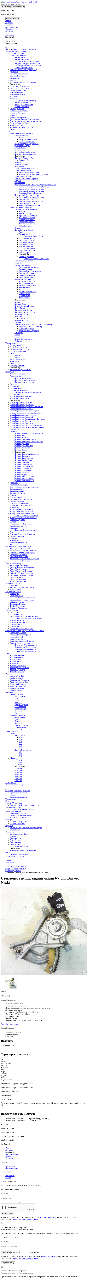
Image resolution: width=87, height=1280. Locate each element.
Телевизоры (19, 337)
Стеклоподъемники (26, 257)
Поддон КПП (15, 364)
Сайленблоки (15, 830)
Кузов (7, 131)
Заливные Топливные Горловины (23, 598)
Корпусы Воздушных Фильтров (26, 61)
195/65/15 (18, 772)
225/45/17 (18, 781)
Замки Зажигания (17, 491)
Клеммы (13, 836)
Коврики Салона (20, 150)
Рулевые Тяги (15, 627)
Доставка (9, 23)
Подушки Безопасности (28, 140)
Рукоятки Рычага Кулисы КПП (26, 168)
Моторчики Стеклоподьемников (36, 259)
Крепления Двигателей (19, 793)
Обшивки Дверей (21, 164)
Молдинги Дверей (26, 242)
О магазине (9, 29)
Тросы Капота (15, 661)
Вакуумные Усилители (19, 565)
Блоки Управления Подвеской (21, 417)
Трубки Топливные (17, 606)
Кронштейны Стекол (27, 240)
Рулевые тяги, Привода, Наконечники (24, 805)
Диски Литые (19, 735)
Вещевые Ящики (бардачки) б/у (26, 144)
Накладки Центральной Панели (31, 191)
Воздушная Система (18, 55)
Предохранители (16, 838)
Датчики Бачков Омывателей (25, 440)
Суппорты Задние (17, 577)
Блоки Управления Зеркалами (21, 409)
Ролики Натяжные (21, 107)
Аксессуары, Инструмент (15, 856)
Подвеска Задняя (16, 694)
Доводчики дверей (17, 489)
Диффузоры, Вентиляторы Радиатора (24, 487)
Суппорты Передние (18, 579)
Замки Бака (18, 263)
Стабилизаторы (20, 709)
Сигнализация (15, 842)
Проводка (14, 528)
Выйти (8, 1178)
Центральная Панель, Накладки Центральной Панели (35, 185)
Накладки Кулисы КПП (28, 199)
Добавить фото (34, 1252)
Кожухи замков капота (27, 292)
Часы (12, 544)
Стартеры (13, 538)
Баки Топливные (16, 596)
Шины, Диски (10, 731)
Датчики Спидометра (22, 468)
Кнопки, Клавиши (17, 501)
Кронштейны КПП (17, 359)
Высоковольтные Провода (20, 834)
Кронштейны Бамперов (28, 216)
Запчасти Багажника (22, 265)
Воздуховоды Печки (18, 633)
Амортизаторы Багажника (29, 267)
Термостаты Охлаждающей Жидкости (24, 559)
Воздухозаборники (21, 59)
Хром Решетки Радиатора (29, 331)
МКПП (17, 357)
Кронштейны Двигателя (19, 88)
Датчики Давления (21, 444)
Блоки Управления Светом (20, 421)
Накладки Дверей (26, 246)
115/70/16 (18, 760)
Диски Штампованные (23, 750)
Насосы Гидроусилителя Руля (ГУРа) (24, 616)
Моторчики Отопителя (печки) (22, 509)
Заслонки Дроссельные (19, 74)
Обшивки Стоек (25, 160)
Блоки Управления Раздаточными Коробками (27, 419)
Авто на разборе (11, 27)
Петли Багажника (26, 277)
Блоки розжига (16, 394)
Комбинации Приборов (19, 503)
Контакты (9, 31)
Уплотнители (19, 183)
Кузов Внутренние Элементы (21, 133)
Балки (16, 698)
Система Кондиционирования (21, 643)
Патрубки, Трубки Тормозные (21, 573)
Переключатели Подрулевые (21, 524)
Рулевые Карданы (17, 620)
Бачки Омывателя (21, 135)
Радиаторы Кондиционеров (25, 649)
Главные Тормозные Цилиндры (22, 567)
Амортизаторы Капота (27, 283)
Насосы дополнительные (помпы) (23, 551)
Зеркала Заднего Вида (22, 279)
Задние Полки (19, 148)
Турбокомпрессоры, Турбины (21, 127)
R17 (20, 744)
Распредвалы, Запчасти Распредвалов (24, 119)
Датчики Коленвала (22, 456)
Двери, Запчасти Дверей (23, 230)
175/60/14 (18, 768)
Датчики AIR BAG (21, 438)
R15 (20, 740)
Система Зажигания (17, 844)
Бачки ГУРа (14, 612)
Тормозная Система (13, 563)
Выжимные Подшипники (20, 349)
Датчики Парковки (21, 462)
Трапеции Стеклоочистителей (26, 516)
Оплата (8, 21)
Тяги (16, 713)
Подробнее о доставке (9, 1024)
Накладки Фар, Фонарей (24, 310)
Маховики (14, 96)
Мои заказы (9, 1176)
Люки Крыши (19, 308)
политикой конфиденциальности (25, 1220)
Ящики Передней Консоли (29, 205)
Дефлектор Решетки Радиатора (31, 327)
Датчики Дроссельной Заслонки (26, 454)
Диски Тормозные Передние (21, 571)
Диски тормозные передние (20, 815)
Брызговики (23, 318)
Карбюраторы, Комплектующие (22, 809)
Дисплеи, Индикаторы (19, 485)
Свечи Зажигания (17, 536)
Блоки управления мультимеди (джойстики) (27, 413)
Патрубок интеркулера (19, 111)
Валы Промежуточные (19, 347)
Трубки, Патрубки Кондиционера (27, 651)
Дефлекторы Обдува (22, 146)
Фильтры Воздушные (18, 822)
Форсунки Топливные (18, 608)
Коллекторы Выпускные (19, 86)
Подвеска (9, 692)
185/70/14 (18, 770)
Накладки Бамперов (27, 220)
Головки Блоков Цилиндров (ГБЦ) (23, 70)
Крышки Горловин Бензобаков (22, 600)
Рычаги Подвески (21, 705)
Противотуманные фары (19, 854)
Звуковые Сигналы (17, 493)
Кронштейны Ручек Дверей (29, 172)
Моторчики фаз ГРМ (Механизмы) (23, 518)
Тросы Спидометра (17, 670)
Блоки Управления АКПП (20, 398)
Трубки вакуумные (17, 125)
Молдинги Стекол (26, 244)
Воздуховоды (19, 57)
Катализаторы (15, 590)
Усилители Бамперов (27, 224)
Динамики (14, 483)
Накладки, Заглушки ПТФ (24, 312)
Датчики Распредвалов (23, 464)
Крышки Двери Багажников (30, 271)
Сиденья (17, 181)
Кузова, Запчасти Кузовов (24, 306)
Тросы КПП (14, 664)
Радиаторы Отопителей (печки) (22, 641)
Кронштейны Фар (17, 676)
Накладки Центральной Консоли (32, 201)
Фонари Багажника (17, 688)
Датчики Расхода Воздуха (24, 466)
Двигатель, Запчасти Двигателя (17, 791)
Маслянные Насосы (17, 94)
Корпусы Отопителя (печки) (21, 635)
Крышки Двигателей (18, 90)
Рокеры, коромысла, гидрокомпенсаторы (26, 121)
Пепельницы (19, 166)
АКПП (17, 355)
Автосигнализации (17, 374)
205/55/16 (18, 775)
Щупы (12, 129)
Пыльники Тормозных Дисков (22, 575)
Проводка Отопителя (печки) (25, 530)
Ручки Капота (24, 296)
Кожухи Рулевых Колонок (24, 152)
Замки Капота (24, 287)
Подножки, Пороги (22, 320)
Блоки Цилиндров (17, 53)
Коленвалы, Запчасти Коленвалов (23, 82)
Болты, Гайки (10, 783)
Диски (12, 733)
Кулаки (17, 701)
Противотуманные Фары (19, 682)
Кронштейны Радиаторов (20, 548)
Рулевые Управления (13, 803)
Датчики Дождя (20, 450)
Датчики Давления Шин (23, 446)
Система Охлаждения (18, 797)
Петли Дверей (24, 253)
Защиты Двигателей (18, 76)
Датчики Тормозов (21, 472)
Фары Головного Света (19, 686)
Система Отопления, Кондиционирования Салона (24, 631)
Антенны (13, 384)
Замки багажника (26, 269)
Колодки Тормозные (18, 817)
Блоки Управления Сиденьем (21, 423)
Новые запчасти (11, 1168)
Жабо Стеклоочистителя (23, 261)
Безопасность (19, 137)
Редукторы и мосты (17, 366)
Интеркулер (14, 78)
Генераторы (14, 429)
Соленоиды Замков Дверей (34, 236)
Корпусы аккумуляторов (23, 378)
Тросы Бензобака (16, 657)
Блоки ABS (14, 386)
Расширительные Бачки (19, 557)
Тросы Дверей (15, 659)
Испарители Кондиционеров (25, 645)
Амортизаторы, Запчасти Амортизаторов (26, 828)
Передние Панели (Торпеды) (30, 193)
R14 (20, 738)
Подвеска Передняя (17, 715)
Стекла (17, 335)
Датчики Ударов (20, 474)
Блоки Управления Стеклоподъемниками (26, 425)
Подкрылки (19, 316)
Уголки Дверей (29, 248)
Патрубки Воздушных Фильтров (27, 64)
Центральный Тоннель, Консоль (26, 195)
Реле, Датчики (15, 840)
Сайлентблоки (20, 707)
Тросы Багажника (17, 655)
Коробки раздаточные (18, 351)
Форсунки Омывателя (18, 542)
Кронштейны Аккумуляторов (25, 380)
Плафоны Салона (16, 678)
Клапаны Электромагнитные (21, 499)
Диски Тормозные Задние (20, 569)
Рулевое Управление (13, 610)
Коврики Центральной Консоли (31, 197)
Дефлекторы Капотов (27, 285)
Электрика (9, 372)
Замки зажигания (21, 846)
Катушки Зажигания (18, 497)
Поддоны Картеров (17, 113)
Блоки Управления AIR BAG (21, 396)
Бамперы (22, 211)
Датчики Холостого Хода (24, 481)
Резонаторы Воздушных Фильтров (27, 66)
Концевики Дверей (26, 238)
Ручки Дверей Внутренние (24, 170)
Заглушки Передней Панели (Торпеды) (34, 187)
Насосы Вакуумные (22, 103)
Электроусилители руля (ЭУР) (21, 629)
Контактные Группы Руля (20, 505)
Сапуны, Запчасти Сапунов (20, 123)
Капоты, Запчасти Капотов (24, 281)
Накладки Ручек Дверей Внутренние (33, 174)
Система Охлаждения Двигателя (18, 546)
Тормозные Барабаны (18, 581)
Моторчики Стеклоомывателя (21, 511)
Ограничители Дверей (27, 251)
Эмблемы (18, 341)
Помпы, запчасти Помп (23, 105)
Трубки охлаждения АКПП (20, 370)
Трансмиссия (10, 343)
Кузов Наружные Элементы (21, 207)
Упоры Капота (24, 298)
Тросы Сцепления (17, 672)
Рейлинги (18, 322)
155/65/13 (18, 764)
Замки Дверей (24, 234)
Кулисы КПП (15, 361)
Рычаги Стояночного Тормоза (26, 179)
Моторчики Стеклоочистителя (22, 514)
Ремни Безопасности (27, 142)
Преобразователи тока (18, 526)
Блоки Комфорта (16, 388)
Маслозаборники (16, 92)
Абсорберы (14, 594)
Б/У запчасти (10, 1166)
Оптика (8, 674)
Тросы (7, 653)
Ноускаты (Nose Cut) (22, 314)
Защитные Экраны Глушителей (22, 588)
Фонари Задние (16, 690)
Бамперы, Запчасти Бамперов (25, 209)
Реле (11, 532)
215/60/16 (18, 779)
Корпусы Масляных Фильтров (26, 100)
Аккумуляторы (16, 376)
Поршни (13, 115)
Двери (21, 232)
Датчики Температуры (23, 470)
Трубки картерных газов (23, 68)
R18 (20, 746)
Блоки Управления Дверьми (21, 403)
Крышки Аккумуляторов (24, 382)
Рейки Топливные (17, 602)
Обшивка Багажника (27, 275)
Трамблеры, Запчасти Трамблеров (23, 850)
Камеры (13, 495)
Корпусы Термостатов (23, 561)
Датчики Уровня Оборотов (24, 477)
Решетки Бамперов (26, 222)
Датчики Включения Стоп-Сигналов (28, 442)
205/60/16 (18, 777)
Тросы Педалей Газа (18, 666)
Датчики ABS (19, 435)
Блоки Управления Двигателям (22, 405)
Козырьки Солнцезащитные (25, 154)
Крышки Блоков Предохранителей (27, 392)
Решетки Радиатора (26, 329)
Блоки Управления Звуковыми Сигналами (26, 407)
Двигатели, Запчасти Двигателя (17, 51)
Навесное (13, 98)
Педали (13, 522)
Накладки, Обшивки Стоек (25, 158)
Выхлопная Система (13, 583)
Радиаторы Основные (18, 555)
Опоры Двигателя (17, 109)
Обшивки (18, 162)
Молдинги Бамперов (27, 218)
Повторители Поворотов (19, 680)
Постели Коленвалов (18, 117)
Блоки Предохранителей (19, 390)
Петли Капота (24, 294)
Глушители (14, 585)
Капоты (22, 290)
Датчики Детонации (22, 448)
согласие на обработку (47, 1217)
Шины (12, 758)
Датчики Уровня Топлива (24, 479)
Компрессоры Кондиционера (25, 647)
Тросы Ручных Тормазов (19, 668)
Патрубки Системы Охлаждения (22, 553)
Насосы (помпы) (16, 637)
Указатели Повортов (18, 684)
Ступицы (18, 711)
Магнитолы (14, 507)
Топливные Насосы (17, 604)
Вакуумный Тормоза (18, 813)
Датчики (13, 431)
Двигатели (14, 72)
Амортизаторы (20, 696)
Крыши (17, 302)
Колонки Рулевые (17, 614)
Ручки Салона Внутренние (24, 177)
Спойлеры (18, 333)
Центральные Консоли (28, 203)
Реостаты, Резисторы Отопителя (22, 534)
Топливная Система (13, 592)
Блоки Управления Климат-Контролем (25, 411)
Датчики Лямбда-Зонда (23, 460)
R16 (20, 742)
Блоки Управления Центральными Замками (27, 427)
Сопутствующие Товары (14, 785)
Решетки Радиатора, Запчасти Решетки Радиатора (33, 324)
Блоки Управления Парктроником (23, 415)
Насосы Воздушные (17, 520)
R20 (20, 748)
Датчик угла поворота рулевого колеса (29, 433)
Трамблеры (14, 540)
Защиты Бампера (25, 214)
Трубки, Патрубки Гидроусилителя (28, 618)
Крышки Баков (20, 304)
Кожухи (13, 80)
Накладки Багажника (27, 273)
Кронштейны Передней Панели (31, 189)
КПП (12, 353)
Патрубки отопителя (18, 639)
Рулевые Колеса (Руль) (18, 622)
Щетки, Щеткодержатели (24, 339)
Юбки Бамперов (25, 226)
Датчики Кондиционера (23, 458)
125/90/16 (18, 762)
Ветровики (18, 228)
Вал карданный (16, 345)
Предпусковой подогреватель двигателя (20, 49)
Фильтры (8, 819)
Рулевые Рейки (16, 625)
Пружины (18, 703)
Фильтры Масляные (17, 824)
